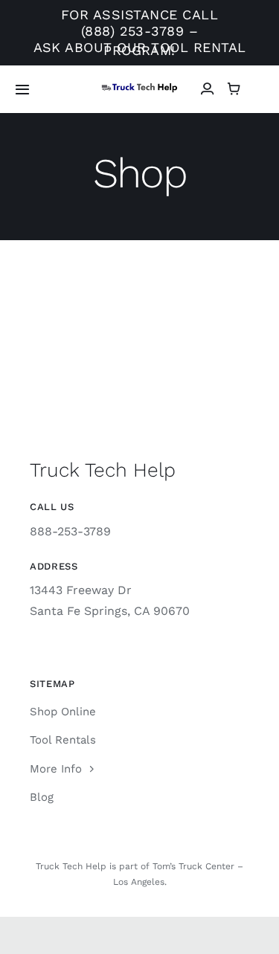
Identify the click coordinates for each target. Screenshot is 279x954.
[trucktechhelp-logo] (139, 88)
